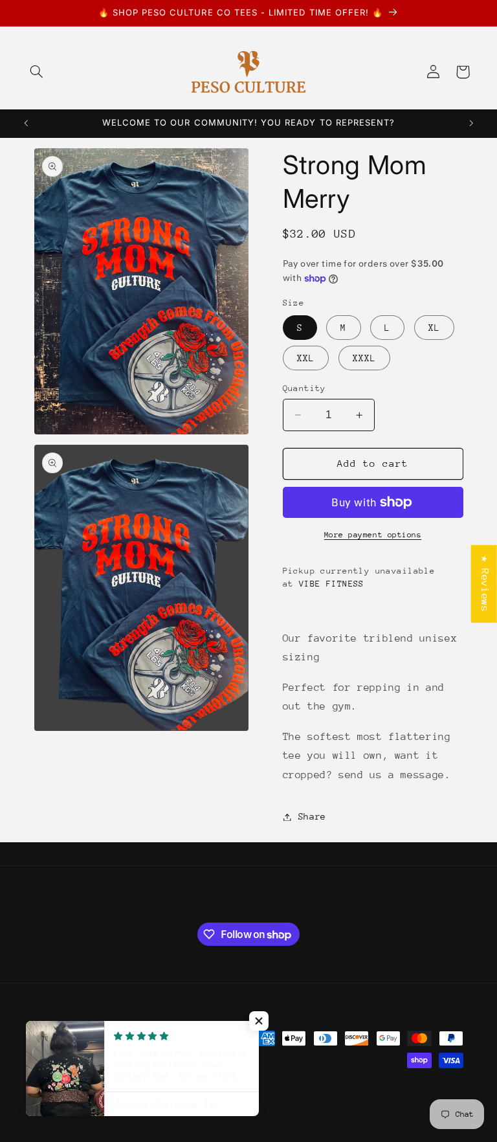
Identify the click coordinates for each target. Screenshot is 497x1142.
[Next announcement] (471, 123)
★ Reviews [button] (485, 583)
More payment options (373, 534)
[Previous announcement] (26, 123)
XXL (306, 358)
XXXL (364, 358)
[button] (37, 72)
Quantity (304, 388)
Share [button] (312, 816)
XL (434, 327)
